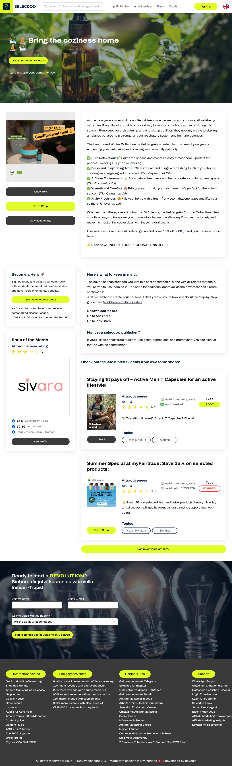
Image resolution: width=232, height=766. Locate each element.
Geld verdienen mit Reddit (135, 694)
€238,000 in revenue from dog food (75, 707)
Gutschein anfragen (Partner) (210, 685)
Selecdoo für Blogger (132, 685)
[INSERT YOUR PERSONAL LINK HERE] (138, 244)
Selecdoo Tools (202, 703)
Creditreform (14, 737)
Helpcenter (13, 694)
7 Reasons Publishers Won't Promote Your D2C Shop (152, 742)
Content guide (15, 720)
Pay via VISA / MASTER (21, 742)
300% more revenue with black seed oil (78, 703)
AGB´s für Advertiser (19, 711)
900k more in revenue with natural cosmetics (81, 694)
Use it (101, 439)
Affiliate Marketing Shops (135, 724)
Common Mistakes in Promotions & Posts (145, 733)
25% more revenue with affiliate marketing (79, 690)
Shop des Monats (17, 685)
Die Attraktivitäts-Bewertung (24, 681)
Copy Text (40, 191)
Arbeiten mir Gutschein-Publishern (141, 703)
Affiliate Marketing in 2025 (135, 698)
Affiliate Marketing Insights (208, 720)
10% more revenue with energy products (79, 685)
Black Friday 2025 (203, 711)
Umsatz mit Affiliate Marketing (138, 711)
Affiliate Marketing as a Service (25, 690)
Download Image (40, 220)
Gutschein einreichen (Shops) (211, 690)
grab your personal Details (28, 60)
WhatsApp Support (204, 681)
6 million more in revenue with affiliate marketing (83, 681)
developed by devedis (180, 760)
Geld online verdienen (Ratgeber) (140, 690)
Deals (173, 6)
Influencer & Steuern (132, 720)
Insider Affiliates (129, 729)
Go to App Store (98, 315)
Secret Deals (127, 716)
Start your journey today (40, 299)
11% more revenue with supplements (76, 698)
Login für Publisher (204, 698)
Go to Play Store (99, 321)
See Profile (40, 441)
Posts (161, 6)
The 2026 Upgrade (18, 733)
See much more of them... (153, 549)
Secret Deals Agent (204, 707)
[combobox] (65, 621)
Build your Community (133, 737)
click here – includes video (123, 302)
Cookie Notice (15, 698)
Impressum (13, 707)
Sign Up (206, 6)
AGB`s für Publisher (18, 729)
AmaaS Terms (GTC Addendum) (26, 716)
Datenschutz (14, 703)
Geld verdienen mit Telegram (137, 681)
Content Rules (15, 724)
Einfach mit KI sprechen (207, 724)
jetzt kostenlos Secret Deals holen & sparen (42, 634)
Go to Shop (40, 206)
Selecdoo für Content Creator (138, 707)
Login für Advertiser (204, 694)
